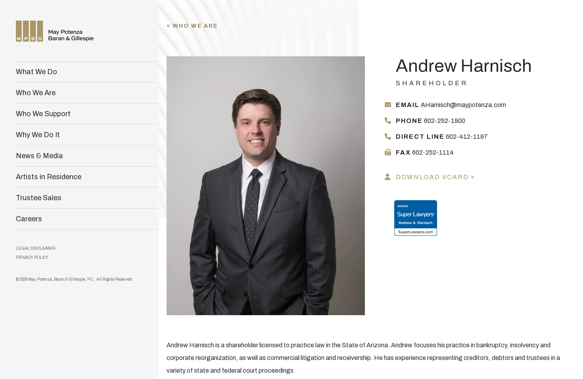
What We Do (36, 72)
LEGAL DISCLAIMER (36, 248)
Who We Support (43, 114)
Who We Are (36, 93)
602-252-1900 (430, 120)
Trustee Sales (38, 198)
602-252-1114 (425, 152)
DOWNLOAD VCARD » (435, 177)
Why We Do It (38, 135)
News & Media (39, 156)
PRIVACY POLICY (32, 257)
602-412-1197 (442, 136)
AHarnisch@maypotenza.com (451, 104)
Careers (29, 219)
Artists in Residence (48, 177)
